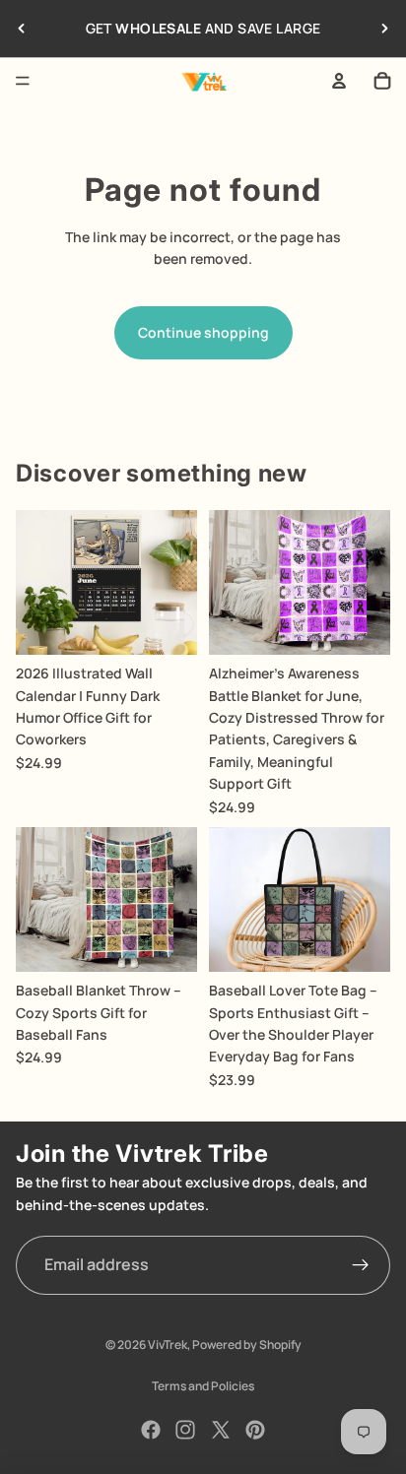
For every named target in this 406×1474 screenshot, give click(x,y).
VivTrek (167, 1344)
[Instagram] (185, 1430)
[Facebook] (151, 1430)
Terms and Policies (203, 1386)
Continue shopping (203, 332)
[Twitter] (221, 1430)
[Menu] (22, 80)
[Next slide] (384, 28)
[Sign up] (360, 1265)
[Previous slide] (21, 28)
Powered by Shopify (247, 1344)
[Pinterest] (255, 1430)
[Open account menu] (339, 80)
